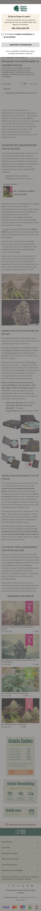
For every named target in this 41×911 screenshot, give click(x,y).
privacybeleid (9, 37)
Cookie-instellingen (23, 34)
